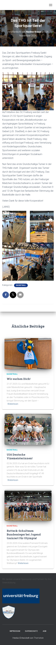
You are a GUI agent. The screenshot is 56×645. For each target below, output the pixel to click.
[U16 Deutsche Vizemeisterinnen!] (28, 429)
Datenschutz (31, 631)
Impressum (15, 631)
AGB (44, 631)
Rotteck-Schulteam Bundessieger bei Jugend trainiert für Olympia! (24, 534)
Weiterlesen (12, 404)
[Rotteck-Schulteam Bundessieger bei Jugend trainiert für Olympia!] (28, 505)
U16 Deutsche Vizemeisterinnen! (19, 456)
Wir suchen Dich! (18, 379)
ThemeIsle (38, 638)
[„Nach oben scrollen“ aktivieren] (50, 639)
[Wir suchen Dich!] (28, 353)
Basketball (21, 285)
